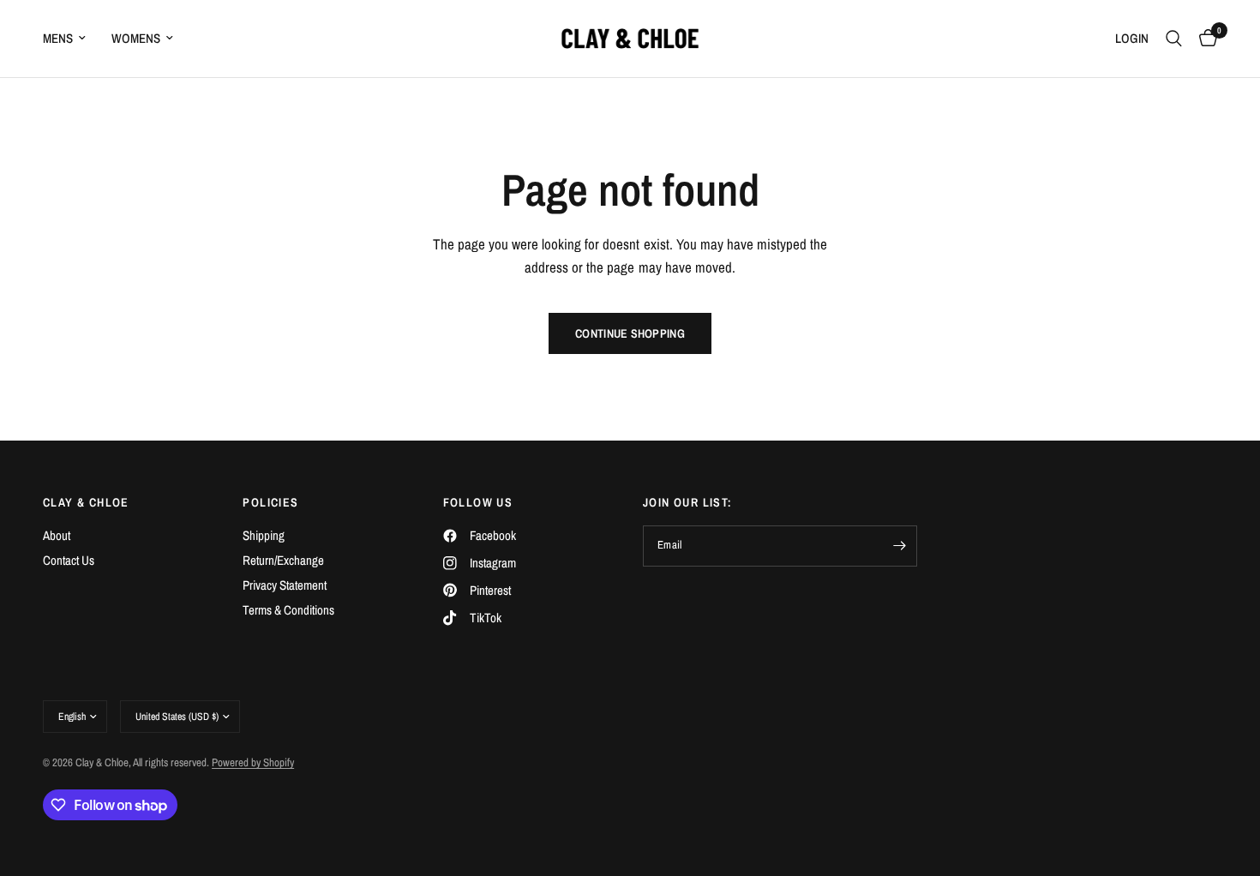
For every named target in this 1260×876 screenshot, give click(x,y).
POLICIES (270, 502)
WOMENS (135, 38)
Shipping (264, 535)
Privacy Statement (285, 585)
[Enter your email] (900, 546)
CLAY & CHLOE (86, 502)
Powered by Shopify (253, 762)
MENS (58, 38)
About (56, 535)
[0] (1204, 38)
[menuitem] (71, 38)
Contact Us (68, 560)
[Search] (1174, 38)
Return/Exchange (283, 560)
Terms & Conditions (288, 610)
